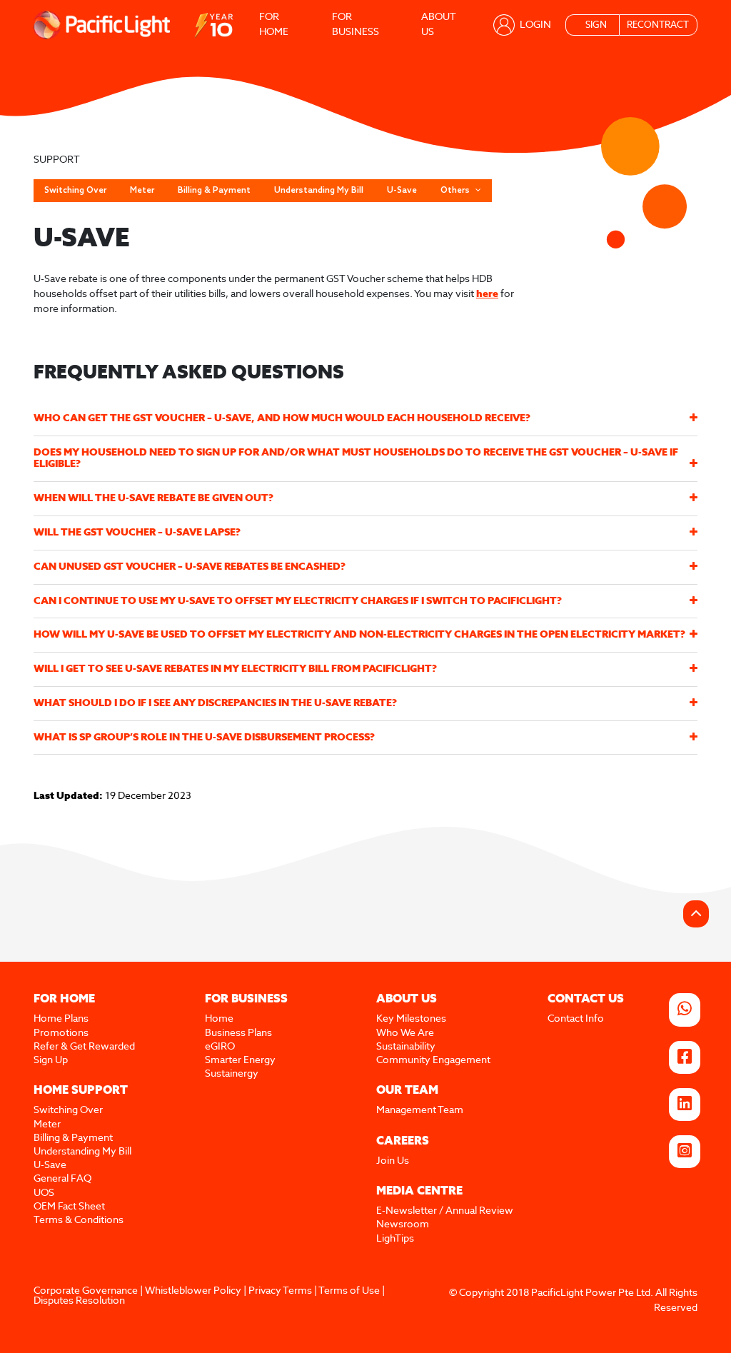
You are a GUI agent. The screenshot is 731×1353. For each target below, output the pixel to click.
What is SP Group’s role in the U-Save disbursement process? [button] (204, 738)
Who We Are (405, 1033)
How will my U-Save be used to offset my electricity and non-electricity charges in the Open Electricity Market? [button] (359, 635)
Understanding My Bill (318, 191)
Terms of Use (349, 1291)
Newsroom (402, 1224)
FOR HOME (273, 24)
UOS (44, 1193)
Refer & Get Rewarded (84, 1047)
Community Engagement (433, 1060)
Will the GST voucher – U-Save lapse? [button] (137, 533)
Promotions (61, 1033)
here (487, 294)
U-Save (402, 191)
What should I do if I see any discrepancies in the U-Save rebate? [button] (215, 703)
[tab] (365, 419)
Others (456, 191)
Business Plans (238, 1033)
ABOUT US (438, 24)
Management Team (419, 1110)
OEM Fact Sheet (69, 1207)
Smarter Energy (240, 1060)
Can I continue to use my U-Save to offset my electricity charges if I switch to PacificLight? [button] (298, 601)
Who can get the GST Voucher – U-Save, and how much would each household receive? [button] (282, 418)
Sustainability (405, 1047)
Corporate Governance (86, 1291)
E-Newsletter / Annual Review (444, 1211)
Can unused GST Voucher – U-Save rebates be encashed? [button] (190, 567)
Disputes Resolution (79, 1301)
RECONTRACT (658, 25)
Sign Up (51, 1060)
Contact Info (576, 1019)
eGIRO (220, 1047)
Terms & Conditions (78, 1220)
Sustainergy (231, 1074)
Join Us (392, 1161)
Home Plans (61, 1019)
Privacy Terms (280, 1291)
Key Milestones (411, 1019)
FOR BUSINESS (355, 24)
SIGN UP (596, 28)
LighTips (395, 1239)
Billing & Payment (214, 191)
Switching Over (75, 191)
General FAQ (62, 1179)
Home (219, 1019)
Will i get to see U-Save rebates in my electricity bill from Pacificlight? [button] (235, 669)
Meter (142, 191)
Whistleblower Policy (193, 1291)
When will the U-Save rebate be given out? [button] (153, 498)
